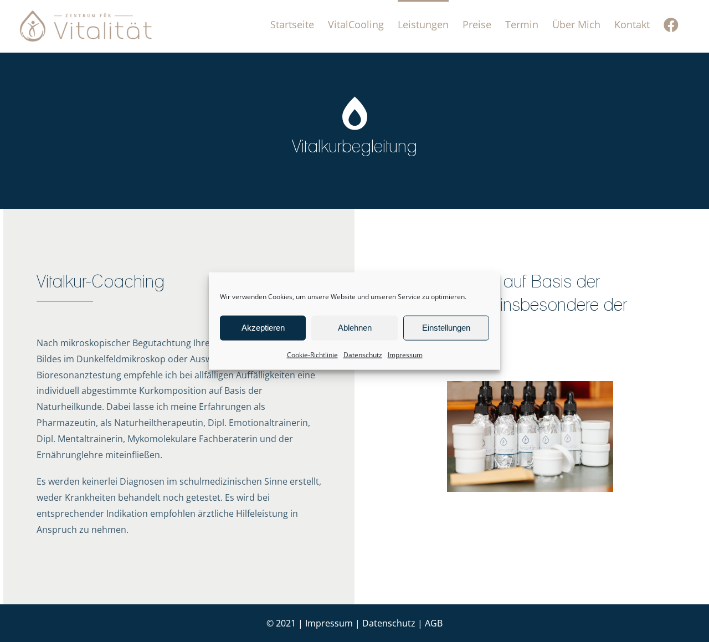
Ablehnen (355, 327)
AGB (434, 623)
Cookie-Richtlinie (312, 354)
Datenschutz (362, 354)
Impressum (405, 354)
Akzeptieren (263, 327)
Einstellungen (446, 327)
